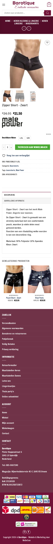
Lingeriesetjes (8, 386)
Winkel (5, 417)
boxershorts (10, 170)
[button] (3, 4)
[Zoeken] (47, 13)
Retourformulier (9, 365)
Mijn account (8, 422)
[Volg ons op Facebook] (28, 532)
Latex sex (6, 380)
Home (7, 20)
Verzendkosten (9, 323)
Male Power (20, 170)
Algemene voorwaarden (12, 328)
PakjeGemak (7, 338)
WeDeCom (27, 540)
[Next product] (24, 28)
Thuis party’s (8, 391)
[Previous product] (29, 28)
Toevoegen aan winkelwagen (32, 147)
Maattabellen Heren (11, 370)
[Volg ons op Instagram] (24, 532)
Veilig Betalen (8, 344)
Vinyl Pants (39, 298)
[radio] (21, 138)
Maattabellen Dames (11, 375)
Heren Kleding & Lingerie (26, 20)
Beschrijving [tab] (9, 195)
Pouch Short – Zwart (13, 298)
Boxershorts (32, 23)
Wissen (48, 134)
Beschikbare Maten (9, 138)
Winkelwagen (8, 428)
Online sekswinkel (10, 396)
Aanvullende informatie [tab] (14, 201)
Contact (5, 433)
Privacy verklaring (10, 349)
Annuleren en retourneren (14, 333)
